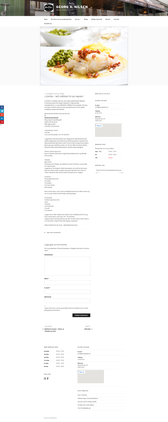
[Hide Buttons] (1, 125)
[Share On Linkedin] (2, 118)
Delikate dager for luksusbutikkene (88, 398)
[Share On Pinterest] (2, 122)
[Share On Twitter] (2, 111)
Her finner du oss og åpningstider (61, 19)
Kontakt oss (48, 23)
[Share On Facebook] (2, 107)
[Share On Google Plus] (2, 115)
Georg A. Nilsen (72, 7)
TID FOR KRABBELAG (84, 408)
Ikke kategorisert (54, 232)
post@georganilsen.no (101, 107)
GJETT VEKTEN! (82, 395)
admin (62, 93)
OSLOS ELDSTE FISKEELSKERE (87, 401)
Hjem (46, 19)
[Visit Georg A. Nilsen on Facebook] (47, 379)
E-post (47, 288)
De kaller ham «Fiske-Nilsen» (86, 405)
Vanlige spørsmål (96, 19)
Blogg (86, 19)
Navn (46, 278)
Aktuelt (107, 19)
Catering (116, 19)
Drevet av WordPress (50, 418)
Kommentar (48, 255)
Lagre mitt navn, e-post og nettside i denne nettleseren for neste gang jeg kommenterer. (66, 309)
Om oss (77, 19)
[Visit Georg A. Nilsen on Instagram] (45, 379)
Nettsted (47, 297)
